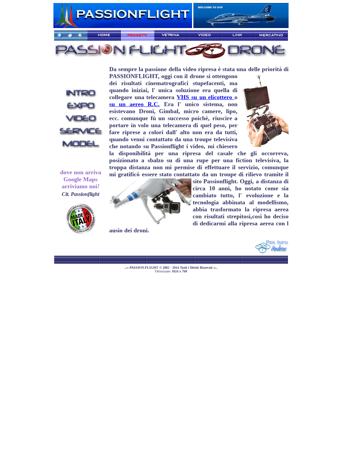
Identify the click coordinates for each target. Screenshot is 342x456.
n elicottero (218, 97)
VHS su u (189, 97)
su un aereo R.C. (134, 104)
